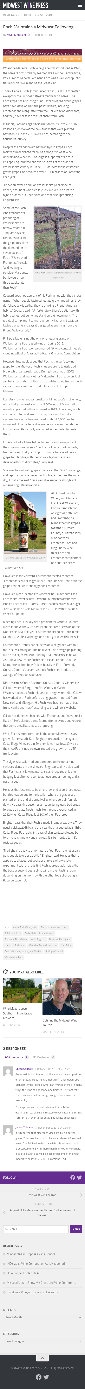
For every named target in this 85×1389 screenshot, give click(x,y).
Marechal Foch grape (59, 939)
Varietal (9, 15)
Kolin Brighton (38, 939)
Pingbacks (45, 1057)
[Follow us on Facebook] (72, 1177)
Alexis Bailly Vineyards (25, 927)
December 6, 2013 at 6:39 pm (55, 1127)
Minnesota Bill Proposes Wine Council (31, 1254)
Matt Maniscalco (18, 34)
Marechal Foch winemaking (43, 945)
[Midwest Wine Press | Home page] (33, 5)
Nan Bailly (66, 945)
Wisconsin (44, 15)
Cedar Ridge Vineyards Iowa (39, 933)
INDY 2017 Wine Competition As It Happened (36, 1264)
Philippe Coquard (54, 951)
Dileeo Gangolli (24, 1068)
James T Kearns (24, 1127)
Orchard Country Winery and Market (23, 951)
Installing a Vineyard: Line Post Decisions (33, 1292)
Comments (18, 1057)
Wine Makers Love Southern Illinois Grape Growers (17, 1013)
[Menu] (80, 5)
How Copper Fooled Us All (23, 1273)
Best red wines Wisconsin (54, 927)
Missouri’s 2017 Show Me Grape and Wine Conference (41, 1283)
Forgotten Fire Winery (16, 939)
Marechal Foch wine (15, 945)
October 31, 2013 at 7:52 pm (53, 1069)
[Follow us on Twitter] (79, 1177)
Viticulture (26, 15)
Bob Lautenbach (13, 933)
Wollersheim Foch (14, 957)
